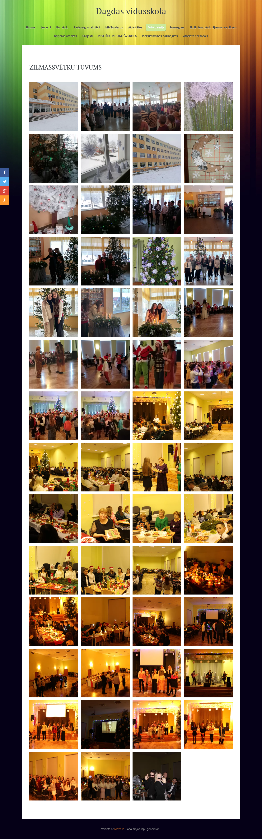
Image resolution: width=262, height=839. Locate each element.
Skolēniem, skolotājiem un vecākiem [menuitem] (213, 27)
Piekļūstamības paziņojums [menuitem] (160, 36)
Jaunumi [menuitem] (46, 27)
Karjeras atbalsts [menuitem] (65, 36)
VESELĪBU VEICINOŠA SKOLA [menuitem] (117, 36)
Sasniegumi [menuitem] (177, 27)
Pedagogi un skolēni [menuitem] (87, 27)
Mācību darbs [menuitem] (114, 27)
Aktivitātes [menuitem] (135, 27)
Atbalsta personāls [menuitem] (195, 36)
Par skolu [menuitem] (62, 27)
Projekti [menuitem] (87, 36)
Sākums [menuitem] (30, 27)
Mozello (119, 829)
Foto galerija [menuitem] (156, 27)
